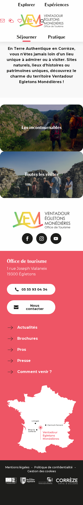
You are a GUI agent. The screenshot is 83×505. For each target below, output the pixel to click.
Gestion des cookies (41, 471)
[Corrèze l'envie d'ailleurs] (67, 480)
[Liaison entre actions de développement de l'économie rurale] (11, 480)
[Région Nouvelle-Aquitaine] (27, 480)
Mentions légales (17, 467)
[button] (27, 5)
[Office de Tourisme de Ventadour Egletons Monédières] (41, 21)
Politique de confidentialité (53, 467)
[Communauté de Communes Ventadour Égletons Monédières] (46, 480)
